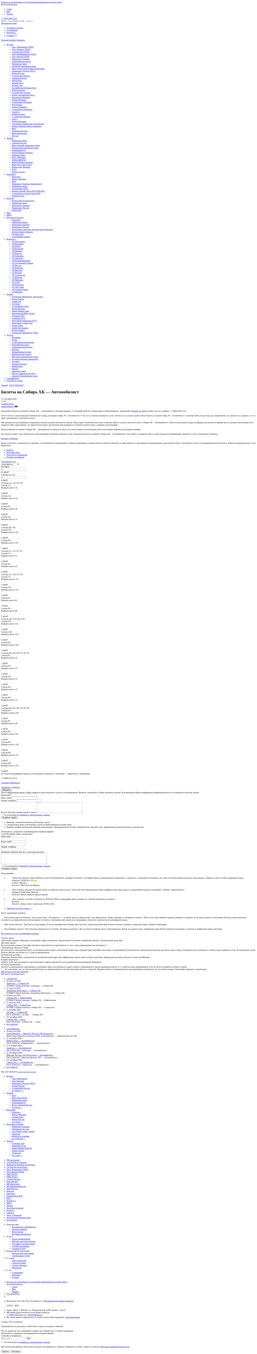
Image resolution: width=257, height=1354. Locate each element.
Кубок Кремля (18, 309)
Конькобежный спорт (21, 352)
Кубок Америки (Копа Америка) (26, 126)
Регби (14, 340)
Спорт (9, 9)
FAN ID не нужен (14, 381)
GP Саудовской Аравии (22, 263)
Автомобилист (13, 1029)
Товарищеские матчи (21, 61)
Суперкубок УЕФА (20, 52)
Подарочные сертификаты (24, 1227)
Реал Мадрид (12, 1181)
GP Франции (18, 256)
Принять (5, 1352)
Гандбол (15, 361)
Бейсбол (15, 349)
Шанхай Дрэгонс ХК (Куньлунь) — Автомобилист (29, 1055)
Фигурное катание (14, 217)
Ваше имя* (6, 795)
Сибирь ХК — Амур (15, 1019)
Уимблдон (16, 301)
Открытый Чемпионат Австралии (27, 297)
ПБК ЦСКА (11, 1174)
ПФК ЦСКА (12, 1177)
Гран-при (16, 220)
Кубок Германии (19, 107)
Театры (9, 14)
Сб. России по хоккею (16, 1162)
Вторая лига (17, 85)
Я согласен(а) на (27, 815)
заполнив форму (72, 1317)
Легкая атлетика (19, 364)
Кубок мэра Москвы (21, 167)
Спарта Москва (13, 1179)
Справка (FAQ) (19, 1248)
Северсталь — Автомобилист (19, 1062)
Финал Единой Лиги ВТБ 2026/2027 (28, 191)
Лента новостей (19, 1260)
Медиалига (17, 80)
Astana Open (17, 325)
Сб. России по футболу (17, 1167)
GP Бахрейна (18, 244)
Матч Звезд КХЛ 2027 (22, 165)
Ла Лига (10, 1210)
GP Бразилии (18, 285)
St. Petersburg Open (20, 306)
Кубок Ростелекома (20, 1136)
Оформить (6, 790)
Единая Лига (18, 1117)
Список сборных (19, 1265)
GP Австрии (17, 258)
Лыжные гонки (19, 371)
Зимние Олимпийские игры (24, 376)
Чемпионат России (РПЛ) (23, 1083)
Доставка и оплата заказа (23, 1244)
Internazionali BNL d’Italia (23, 313)
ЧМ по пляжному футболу (24, 373)
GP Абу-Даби (18, 287)
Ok (28, 1338)
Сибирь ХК (11, 978)
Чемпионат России (20, 208)
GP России (17, 265)
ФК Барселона (13, 1184)
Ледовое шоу (18, 234)
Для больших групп (21, 1256)
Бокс (8, 213)
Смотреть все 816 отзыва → (19, 908)
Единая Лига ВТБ (14, 1196)
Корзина (21, 40)
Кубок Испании (19, 100)
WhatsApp (6, 787)
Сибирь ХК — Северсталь (18, 1005)
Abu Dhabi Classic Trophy (23, 1131)
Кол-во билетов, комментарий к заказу (18, 812)
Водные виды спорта (21, 354)
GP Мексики (17, 280)
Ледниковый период (21, 237)
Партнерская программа (23, 1253)
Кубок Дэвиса (18, 330)
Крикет (15, 369)
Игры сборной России (22, 1105)
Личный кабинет (9, 40)
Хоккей (9, 138)
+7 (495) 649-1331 (14, 1315)
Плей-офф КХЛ (19, 160)
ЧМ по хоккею (13, 1160)
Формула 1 (11, 239)
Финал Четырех (19, 179)
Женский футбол (19, 133)
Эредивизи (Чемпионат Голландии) (28, 124)
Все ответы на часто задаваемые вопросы (20, 933)
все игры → (17, 1107)
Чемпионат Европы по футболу (20, 1165)
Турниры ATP (18, 316)
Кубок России (18, 196)
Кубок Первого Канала (22, 153)
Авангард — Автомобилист (19, 1048)
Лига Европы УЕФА (21, 49)
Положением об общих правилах (59, 1301)
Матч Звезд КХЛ (19, 1098)
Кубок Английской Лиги (23, 95)
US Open (16, 304)
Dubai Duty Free (19, 1146)
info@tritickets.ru (35, 1315)
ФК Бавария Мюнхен (16, 1186)
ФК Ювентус (12, 1189)
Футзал (15, 136)
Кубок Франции (19, 121)
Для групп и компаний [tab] (16, 455)
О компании (12, 30)
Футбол (9, 44)
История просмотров (21, 1234)
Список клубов (19, 1263)
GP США (16, 282)
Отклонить (16, 1352)
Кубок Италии (18, 114)
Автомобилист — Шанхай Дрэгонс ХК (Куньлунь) (29, 1033)
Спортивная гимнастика (23, 342)
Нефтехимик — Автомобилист (20, 1041)
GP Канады (17, 253)
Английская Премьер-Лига (24, 88)
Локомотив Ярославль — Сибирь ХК (23, 990)
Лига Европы (18, 1081)
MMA (9, 215)
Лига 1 (15, 119)
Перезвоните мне (9, 23)
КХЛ (14, 1095)
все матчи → (17, 1090)
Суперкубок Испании (22, 102)
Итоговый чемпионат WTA (24, 321)
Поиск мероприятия (21, 1239)
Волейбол (16, 337)
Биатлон (10, 198)
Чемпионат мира (19, 64)
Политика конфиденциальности (114, 1347)
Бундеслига (17, 105)
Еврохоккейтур (19, 150)
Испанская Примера (21, 97)
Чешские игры (18, 155)
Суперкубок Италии (21, 117)
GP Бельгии (17, 270)
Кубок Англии (18, 90)
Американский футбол (22, 347)
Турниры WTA (18, 318)
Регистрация (17, 1232)
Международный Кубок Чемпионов (28, 68)
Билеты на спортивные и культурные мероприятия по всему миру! (31, 2)
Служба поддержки (21, 1246)
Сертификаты (12, 378)
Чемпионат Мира (20, 222)
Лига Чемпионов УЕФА (23, 47)
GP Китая (16, 246)
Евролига (16, 177)
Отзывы (11, 35)
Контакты (10, 32)
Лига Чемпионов (19, 1078)
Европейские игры (20, 345)
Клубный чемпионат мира (24, 66)
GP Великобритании (21, 261)
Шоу (8, 11)
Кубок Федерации (20, 328)
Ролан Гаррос (18, 299)
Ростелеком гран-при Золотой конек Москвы (32, 229)
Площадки (16, 1268)
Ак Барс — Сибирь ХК (17, 1012)
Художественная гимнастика (25, 359)
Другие (9, 335)
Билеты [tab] (9, 450)
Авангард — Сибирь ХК (17, 983)
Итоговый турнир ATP (22, 323)
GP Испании (17, 249)
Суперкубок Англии (21, 93)
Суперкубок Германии (22, 109)
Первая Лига (17, 83)
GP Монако (17, 251)
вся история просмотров (27, 1072)
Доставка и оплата (14, 28)
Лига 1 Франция (13, 1215)
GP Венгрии (17, 268)
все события (12, 1024)
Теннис (9, 294)
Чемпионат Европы (21, 59)
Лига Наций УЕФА (21, 56)
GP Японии (17, 277)
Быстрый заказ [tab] (13, 452)
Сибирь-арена (7, 404)
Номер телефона (8, 801)
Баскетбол (11, 174)
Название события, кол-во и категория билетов (22, 852)
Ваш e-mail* (6, 798)
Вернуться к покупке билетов (14, 972)
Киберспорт (17, 366)
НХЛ (14, 169)
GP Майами (17, 292)
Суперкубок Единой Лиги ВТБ (26, 193)
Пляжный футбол (20, 131)
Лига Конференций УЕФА (24, 54)
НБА (14, 181)
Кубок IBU (17, 210)
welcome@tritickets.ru (10, 783)
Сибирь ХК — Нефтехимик (19, 998)
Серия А (16, 112)
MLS (14, 129)
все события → (19, 1139)
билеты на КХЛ (139, 411)
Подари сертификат (15, 457)
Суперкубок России (21, 76)
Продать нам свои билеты (23, 1241)
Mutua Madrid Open (20, 311)
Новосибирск (7, 406)
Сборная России (19, 78)
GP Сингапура (18, 275)
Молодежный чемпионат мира (26, 145)
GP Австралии (18, 241)
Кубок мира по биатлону (23, 201)
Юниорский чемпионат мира (25, 148)
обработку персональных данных (35, 815)
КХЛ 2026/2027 (17, 385)
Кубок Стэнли (18, 172)
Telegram (15, 787)
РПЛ (8, 1198)
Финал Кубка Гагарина (22, 162)
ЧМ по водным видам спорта (25, 357)
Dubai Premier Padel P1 (22, 1148)
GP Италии (17, 273)
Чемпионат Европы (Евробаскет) (27, 184)
